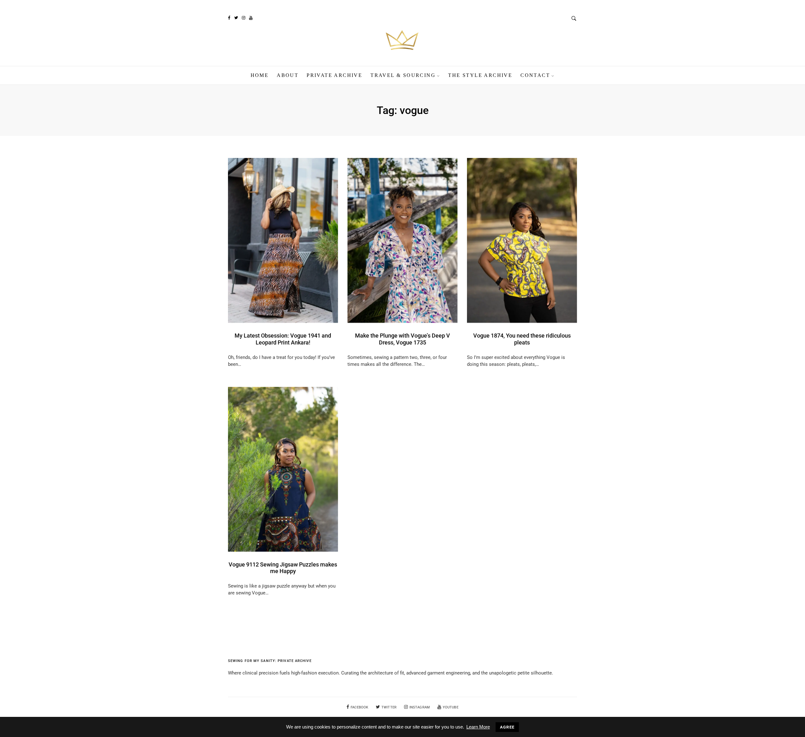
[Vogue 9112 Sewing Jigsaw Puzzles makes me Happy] (283, 469)
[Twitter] (236, 18)
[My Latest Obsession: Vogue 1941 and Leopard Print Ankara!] (283, 240)
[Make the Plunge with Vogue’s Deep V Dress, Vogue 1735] (402, 240)
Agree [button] (507, 727)
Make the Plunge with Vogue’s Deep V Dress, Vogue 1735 (402, 339)
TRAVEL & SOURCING (403, 75)
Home (260, 75)
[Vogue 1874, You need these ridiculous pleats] (522, 240)
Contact (535, 75)
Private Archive (334, 75)
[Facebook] (229, 18)
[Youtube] (250, 18)
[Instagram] (243, 18)
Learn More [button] (478, 726)
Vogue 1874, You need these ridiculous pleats (522, 339)
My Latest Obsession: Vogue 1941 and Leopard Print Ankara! (283, 339)
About (287, 75)
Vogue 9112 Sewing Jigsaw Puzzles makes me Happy (283, 568)
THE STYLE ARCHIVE (480, 75)
